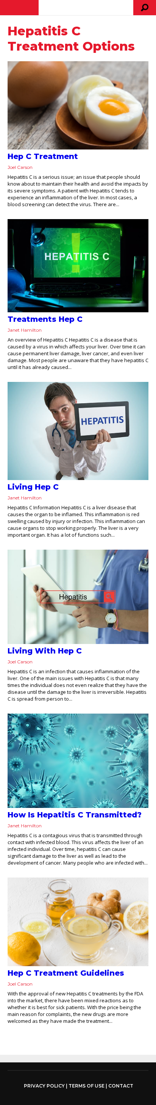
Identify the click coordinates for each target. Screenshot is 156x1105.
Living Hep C (33, 486)
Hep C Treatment (43, 156)
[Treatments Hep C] (78, 265)
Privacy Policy (44, 1086)
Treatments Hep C (45, 319)
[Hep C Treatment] (78, 105)
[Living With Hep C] (78, 597)
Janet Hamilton (25, 330)
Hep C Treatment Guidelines (66, 973)
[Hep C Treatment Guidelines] (78, 922)
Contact (120, 1086)
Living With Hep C (45, 650)
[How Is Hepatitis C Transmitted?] (78, 761)
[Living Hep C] (78, 431)
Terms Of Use (87, 1086)
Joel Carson (20, 167)
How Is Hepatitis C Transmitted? (75, 814)
